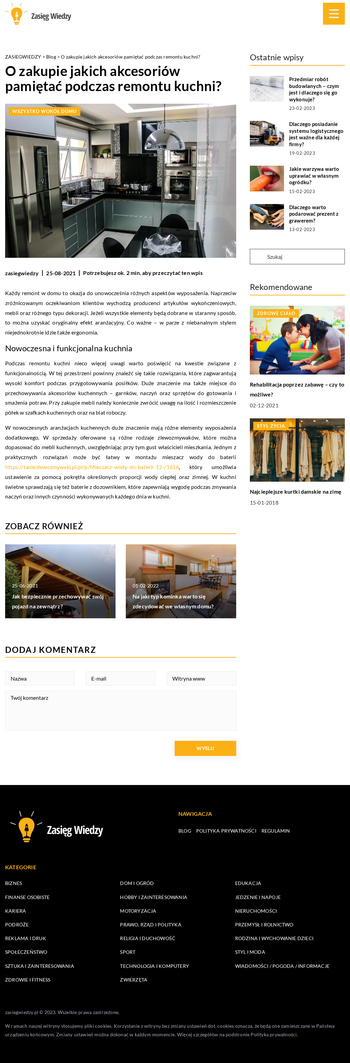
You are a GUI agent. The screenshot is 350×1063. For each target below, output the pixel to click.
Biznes (13, 883)
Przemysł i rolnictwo (264, 924)
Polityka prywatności (226, 831)
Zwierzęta (133, 980)
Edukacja (248, 883)
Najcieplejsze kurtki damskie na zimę (295, 491)
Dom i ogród (137, 883)
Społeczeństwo (26, 952)
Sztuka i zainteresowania (39, 966)
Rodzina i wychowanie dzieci (274, 938)
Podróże (17, 924)
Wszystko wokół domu (44, 111)
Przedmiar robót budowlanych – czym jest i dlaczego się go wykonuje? (314, 89)
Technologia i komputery (154, 966)
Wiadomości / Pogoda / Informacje (282, 966)
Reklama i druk (25, 938)
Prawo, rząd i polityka (150, 924)
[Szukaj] (258, 257)
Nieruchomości (256, 911)
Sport (127, 952)
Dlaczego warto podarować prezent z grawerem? (314, 214)
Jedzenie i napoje (258, 897)
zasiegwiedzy (22, 273)
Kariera (15, 911)
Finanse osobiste (27, 897)
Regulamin (275, 831)
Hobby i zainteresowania (153, 897)
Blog (184, 831)
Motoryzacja (138, 911)
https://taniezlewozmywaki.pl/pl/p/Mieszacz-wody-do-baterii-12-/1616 (92, 467)
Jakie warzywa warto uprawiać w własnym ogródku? (314, 175)
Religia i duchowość (147, 938)
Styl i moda (250, 952)
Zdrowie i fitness (27, 980)
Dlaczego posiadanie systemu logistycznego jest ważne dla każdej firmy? (316, 134)
